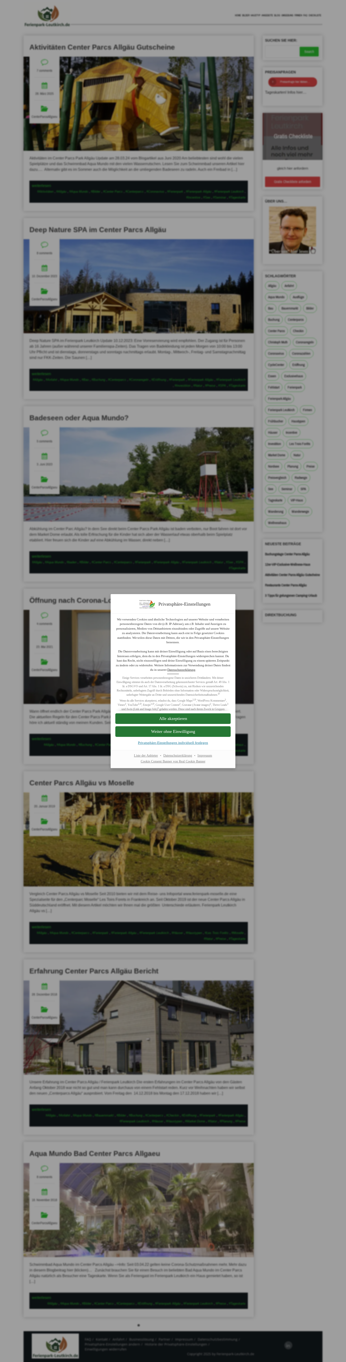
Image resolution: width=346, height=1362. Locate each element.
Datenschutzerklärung (181, 669)
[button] (173, 731)
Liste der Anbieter (146, 755)
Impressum (204, 755)
